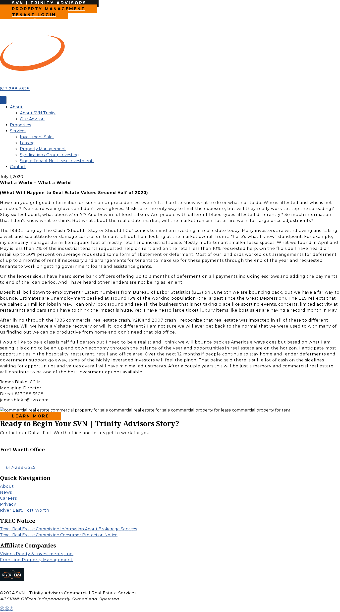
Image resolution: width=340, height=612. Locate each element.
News (6, 492)
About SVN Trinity (38, 113)
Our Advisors (32, 119)
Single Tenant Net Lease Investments (57, 160)
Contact (18, 166)
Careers (8, 498)
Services (18, 131)
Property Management (43, 148)
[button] (32, 442)
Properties (20, 125)
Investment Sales (37, 137)
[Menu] (3, 100)
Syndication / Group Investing (49, 154)
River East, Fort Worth (24, 510)
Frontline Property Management (36, 559)
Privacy (8, 504)
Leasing (27, 142)
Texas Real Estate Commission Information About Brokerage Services (68, 529)
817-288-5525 (15, 88)
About (16, 107)
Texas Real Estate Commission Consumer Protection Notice (58, 535)
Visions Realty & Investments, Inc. (36, 553)
